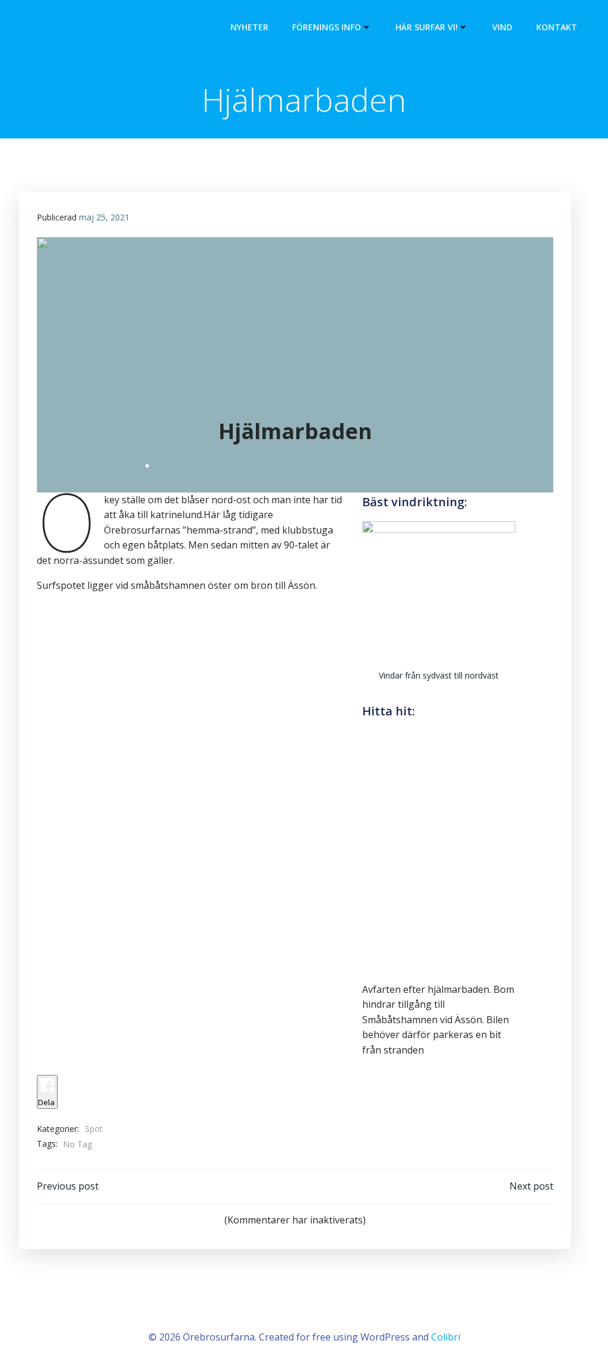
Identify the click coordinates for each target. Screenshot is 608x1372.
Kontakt (556, 27)
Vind (502, 27)
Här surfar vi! (426, 27)
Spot (94, 1128)
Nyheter (249, 27)
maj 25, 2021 (104, 217)
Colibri (445, 1336)
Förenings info (326, 27)
